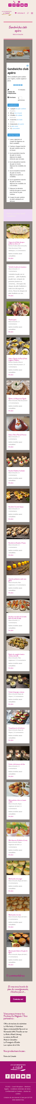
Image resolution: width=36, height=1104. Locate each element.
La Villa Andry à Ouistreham (13, 1026)
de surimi (21, 124)
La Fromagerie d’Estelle (12, 1042)
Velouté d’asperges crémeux (16, 692)
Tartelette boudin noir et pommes (17, 267)
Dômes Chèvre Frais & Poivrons (17, 435)
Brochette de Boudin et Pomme (17, 543)
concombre (16, 128)
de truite (19, 120)
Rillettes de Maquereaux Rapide (17, 399)
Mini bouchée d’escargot (15, 879)
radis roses (14, 126)
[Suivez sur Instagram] (14, 5)
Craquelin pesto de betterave (16, 728)
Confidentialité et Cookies (13, 1091)
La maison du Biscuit (11, 1037)
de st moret (18, 113)
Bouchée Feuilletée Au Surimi (16, 471)
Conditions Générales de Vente (20, 1089)
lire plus (10, 258)
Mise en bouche (18, 34)
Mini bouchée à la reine (14, 915)
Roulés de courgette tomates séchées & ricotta (16, 655)
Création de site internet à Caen (14, 1097)
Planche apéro (12, 320)
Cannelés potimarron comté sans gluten (17, 580)
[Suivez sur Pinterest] (18, 5)
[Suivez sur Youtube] (22, 5)
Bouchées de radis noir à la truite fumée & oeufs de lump (17, 617)
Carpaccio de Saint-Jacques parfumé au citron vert (16, 243)
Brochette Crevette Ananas (16, 507)
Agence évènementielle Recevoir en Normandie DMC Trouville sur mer (16, 1030)
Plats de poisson (13, 248)
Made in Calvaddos (10, 1039)
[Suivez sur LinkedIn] (26, 5)
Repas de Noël (22, 881)
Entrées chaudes (13, 362)
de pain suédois (21, 109)
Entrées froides (12, 246)
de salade (19, 115)
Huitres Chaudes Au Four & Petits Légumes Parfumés (17, 359)
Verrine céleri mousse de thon (16, 764)
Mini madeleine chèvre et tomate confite (17, 801)
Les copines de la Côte (12, 1045)
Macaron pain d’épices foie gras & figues (17, 951)
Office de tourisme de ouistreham (15, 1023)
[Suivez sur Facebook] (10, 5)
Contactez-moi (18, 999)
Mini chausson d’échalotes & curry (17, 840)
